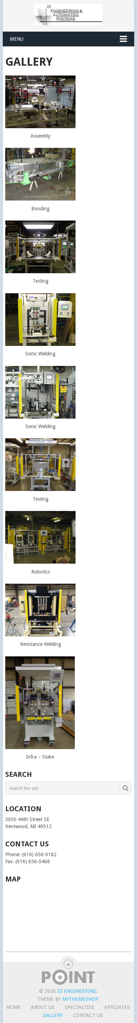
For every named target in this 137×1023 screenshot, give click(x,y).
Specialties (79, 1007)
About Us (42, 1007)
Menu (17, 39)
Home (14, 1007)
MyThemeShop (80, 999)
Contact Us (88, 1015)
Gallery (53, 1015)
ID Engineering (77, 991)
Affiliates (117, 1007)
